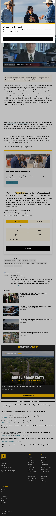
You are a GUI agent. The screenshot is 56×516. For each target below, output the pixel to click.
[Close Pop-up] (54, 1)
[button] (28, 258)
